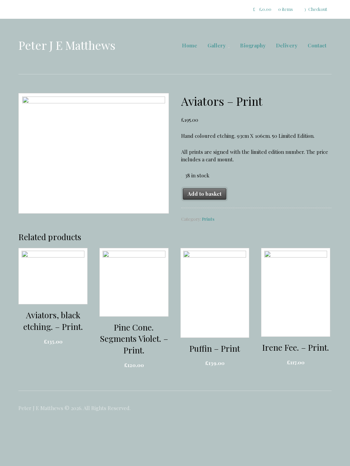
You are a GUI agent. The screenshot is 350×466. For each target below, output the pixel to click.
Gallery (216, 45)
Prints (208, 219)
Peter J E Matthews (67, 45)
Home (189, 45)
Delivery (286, 45)
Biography (253, 45)
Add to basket (204, 193)
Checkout (317, 9)
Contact (317, 45)
